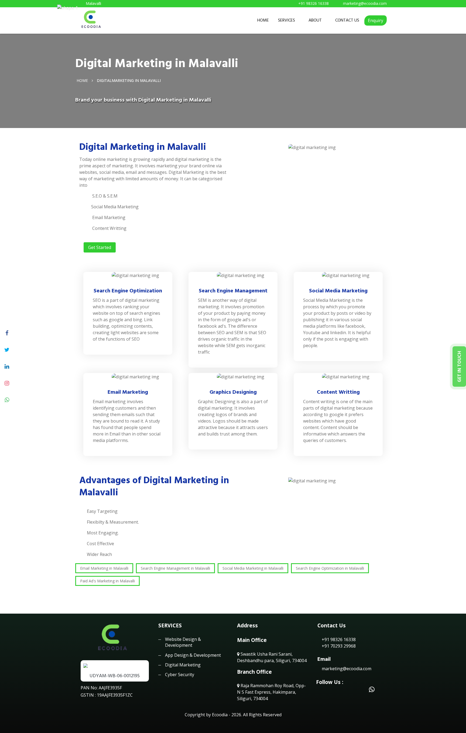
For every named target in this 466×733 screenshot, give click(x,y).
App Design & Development (193, 655)
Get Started (99, 247)
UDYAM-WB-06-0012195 (115, 676)
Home (82, 80)
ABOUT (315, 20)
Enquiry (375, 20)
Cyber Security (179, 674)
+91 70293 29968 (338, 646)
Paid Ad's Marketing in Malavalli (107, 580)
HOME (263, 20)
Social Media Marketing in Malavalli (252, 568)
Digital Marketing (183, 665)
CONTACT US (347, 20)
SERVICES (286, 20)
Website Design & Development (183, 642)
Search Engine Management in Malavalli (175, 568)
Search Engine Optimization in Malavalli (330, 568)
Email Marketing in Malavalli (104, 568)
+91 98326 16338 (338, 639)
